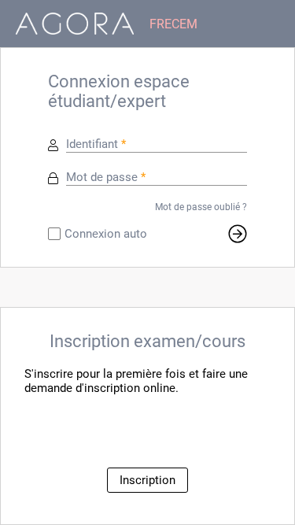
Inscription (147, 480)
